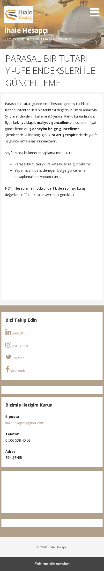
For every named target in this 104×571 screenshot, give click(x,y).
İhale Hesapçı (26, 30)
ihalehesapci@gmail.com (24, 423)
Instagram (19, 345)
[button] (96, 9)
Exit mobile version (52, 563)
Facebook (17, 370)
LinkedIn (18, 333)
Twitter (18, 358)
